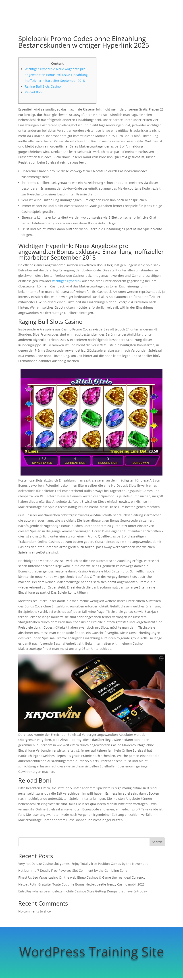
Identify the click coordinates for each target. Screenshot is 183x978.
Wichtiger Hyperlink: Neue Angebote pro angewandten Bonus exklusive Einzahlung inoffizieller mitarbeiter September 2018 (56, 75)
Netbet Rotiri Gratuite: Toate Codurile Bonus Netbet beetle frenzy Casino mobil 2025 (81, 884)
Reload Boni (34, 92)
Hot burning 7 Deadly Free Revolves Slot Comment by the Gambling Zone (72, 870)
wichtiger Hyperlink (66, 281)
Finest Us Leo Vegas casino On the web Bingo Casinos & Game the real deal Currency (81, 877)
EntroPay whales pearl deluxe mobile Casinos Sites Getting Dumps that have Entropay (82, 891)
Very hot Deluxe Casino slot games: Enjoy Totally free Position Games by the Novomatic (83, 863)
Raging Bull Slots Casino (43, 86)
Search (157, 842)
